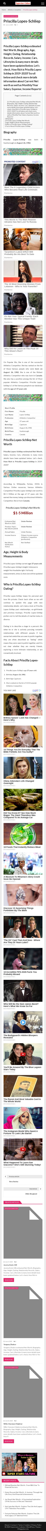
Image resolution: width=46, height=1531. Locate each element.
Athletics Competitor (10, 16)
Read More (9, 1280)
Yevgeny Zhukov (10, 1344)
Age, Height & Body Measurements (17, 122)
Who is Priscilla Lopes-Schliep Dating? (18, 124)
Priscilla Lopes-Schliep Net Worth (17, 121)
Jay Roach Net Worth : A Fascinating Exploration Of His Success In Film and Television (22, 1500)
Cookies (27, 1525)
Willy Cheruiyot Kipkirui (13, 1424)
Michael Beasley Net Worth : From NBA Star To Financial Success (22, 1486)
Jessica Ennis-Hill (10, 1265)
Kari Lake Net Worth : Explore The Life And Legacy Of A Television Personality (23, 1507)
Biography (9, 119)
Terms (20, 1525)
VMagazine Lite (23, 1529)
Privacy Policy (36, 1525)
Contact (14, 1525)
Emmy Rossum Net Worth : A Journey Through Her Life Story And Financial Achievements (23, 1493)
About (7, 1525)
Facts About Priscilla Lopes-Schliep (17, 126)
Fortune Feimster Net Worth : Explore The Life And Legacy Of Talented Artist (22, 1514)
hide (29, 96)
